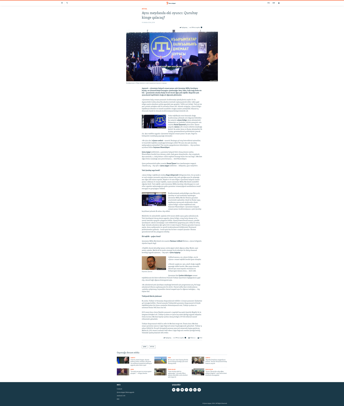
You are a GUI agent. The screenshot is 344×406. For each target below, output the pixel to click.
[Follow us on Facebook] (173, 389)
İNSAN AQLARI (171, 369)
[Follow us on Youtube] (182, 389)
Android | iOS (121, 396)
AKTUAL (144, 9)
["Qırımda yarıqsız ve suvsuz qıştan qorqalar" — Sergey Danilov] (123, 371)
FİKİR (169, 357)
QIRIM (132, 369)
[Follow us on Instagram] (190, 389)
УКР (274, 3)
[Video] (279, 3)
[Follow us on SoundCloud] (186, 389)
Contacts (119, 389)
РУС (268, 3)
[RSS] (195, 389)
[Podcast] (199, 389)
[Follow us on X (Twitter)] (178, 389)
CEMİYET (132, 357)
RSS (118, 399)
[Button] (183, 27)
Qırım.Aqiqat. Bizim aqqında (125, 392)
